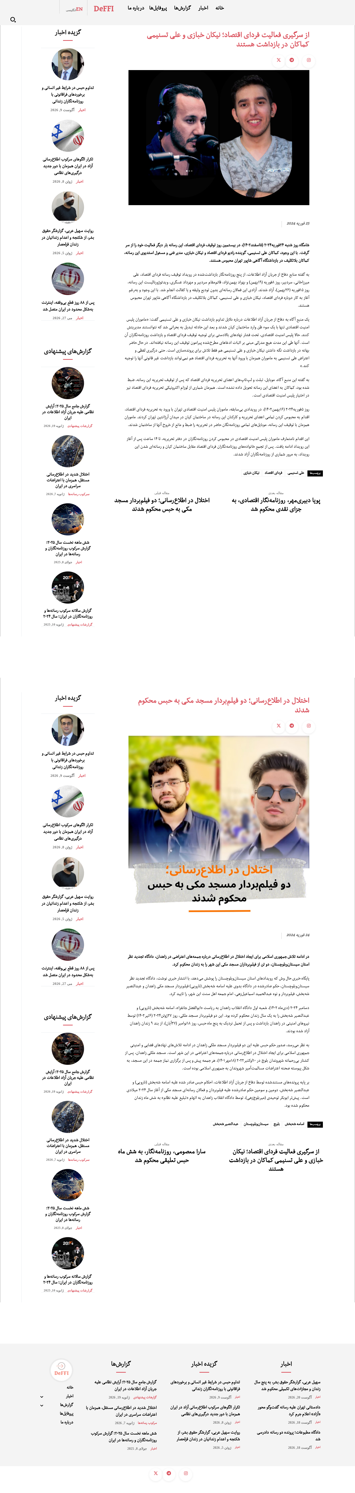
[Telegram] (291, 61)
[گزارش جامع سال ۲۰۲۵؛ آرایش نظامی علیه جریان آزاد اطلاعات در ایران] (68, 383)
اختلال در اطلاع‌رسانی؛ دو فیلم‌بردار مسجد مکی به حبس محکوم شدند (162, 506)
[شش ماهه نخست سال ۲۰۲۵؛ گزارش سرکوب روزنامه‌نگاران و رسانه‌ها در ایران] (68, 519)
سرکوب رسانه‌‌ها (79, 494)
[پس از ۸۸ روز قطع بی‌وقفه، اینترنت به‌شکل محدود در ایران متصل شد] (68, 279)
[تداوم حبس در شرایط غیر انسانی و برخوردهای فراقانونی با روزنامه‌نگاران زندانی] (68, 64)
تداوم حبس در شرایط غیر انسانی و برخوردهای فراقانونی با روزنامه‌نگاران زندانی (68, 95)
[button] (13, 19)
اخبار (81, 110)
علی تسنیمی (296, 473)
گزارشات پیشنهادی (79, 426)
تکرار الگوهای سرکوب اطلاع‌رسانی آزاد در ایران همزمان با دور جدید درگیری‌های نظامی (68, 167)
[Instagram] (308, 61)
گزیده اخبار (68, 33)
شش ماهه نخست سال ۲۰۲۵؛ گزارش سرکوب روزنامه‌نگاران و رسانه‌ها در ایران (68, 549)
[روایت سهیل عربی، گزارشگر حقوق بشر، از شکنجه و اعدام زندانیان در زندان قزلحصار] (68, 207)
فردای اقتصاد (273, 473)
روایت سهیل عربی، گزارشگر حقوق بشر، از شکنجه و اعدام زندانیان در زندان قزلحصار (68, 238)
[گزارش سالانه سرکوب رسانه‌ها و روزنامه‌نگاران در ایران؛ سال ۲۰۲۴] (68, 587)
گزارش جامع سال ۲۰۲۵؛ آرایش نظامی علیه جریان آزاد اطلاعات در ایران (68, 412)
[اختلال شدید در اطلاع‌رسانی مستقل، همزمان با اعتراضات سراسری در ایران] (68, 451)
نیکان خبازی (251, 473)
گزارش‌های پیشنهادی (68, 352)
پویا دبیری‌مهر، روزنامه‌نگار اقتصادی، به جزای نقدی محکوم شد (276, 506)
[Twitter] (278, 61)
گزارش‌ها (121, 1365)
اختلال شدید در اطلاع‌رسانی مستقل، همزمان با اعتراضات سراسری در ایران (68, 481)
